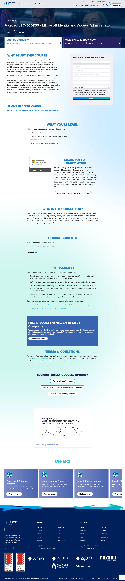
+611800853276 (101, 2)
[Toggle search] (103, 5)
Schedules (61, 527)
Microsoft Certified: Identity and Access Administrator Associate (31, 110)
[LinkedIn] (6, 548)
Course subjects (40, 43)
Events (92, 5)
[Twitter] (13, 548)
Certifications (61, 530)
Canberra (83, 540)
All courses (68, 43)
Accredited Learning (63, 540)
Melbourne (83, 530)
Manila (103, 540)
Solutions (39, 530)
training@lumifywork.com (48, 548)
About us (79, 5)
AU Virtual (91, 43)
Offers (86, 5)
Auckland (103, 530)
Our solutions (39, 4)
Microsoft (14, 20)
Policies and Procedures (76, 578)
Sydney (83, 43)
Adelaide (103, 527)
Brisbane (82, 533)
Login (112, 2)
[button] (33, 42)
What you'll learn (28, 43)
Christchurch (104, 537)
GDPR (98, 578)
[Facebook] (9, 548)
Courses (7, 20)
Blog (98, 5)
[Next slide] (60, 43)
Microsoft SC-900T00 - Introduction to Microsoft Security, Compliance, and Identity (59, 305)
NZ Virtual (99, 43)
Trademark (106, 578)
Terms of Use (90, 578)
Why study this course (13, 43)
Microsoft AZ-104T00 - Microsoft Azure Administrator (49, 308)
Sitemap (115, 578)
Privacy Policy (63, 578)
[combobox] (5, 530)
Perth (76, 43)
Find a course (24, 4)
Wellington (104, 533)
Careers (39, 540)
